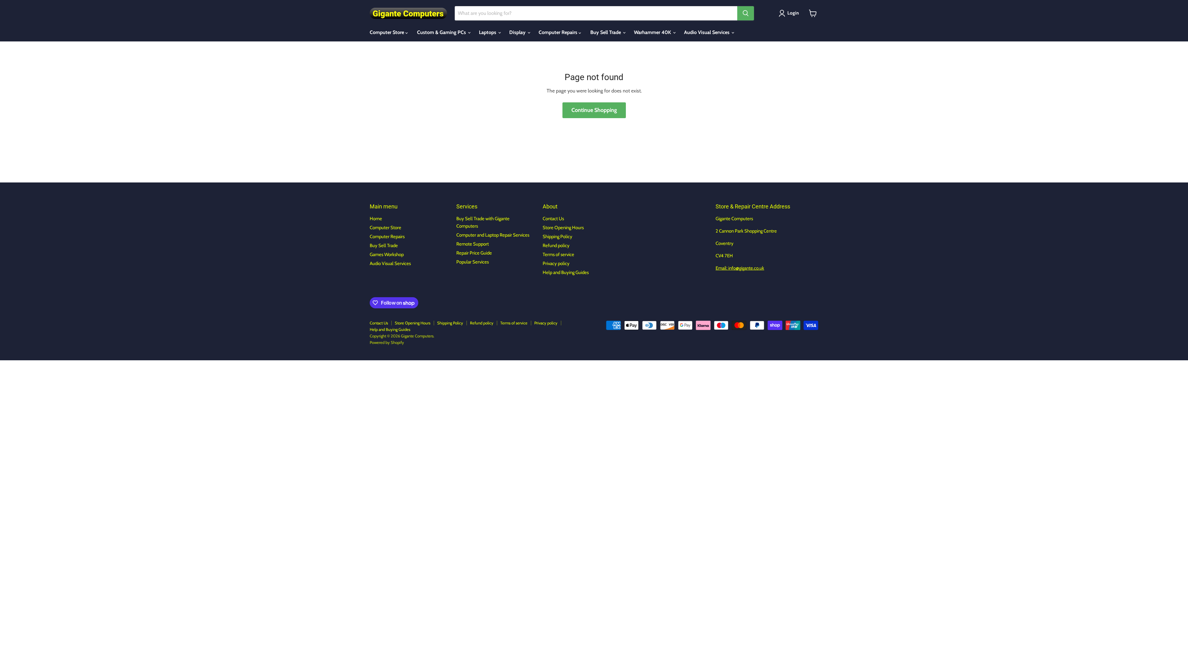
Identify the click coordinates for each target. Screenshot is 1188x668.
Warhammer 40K (653, 32)
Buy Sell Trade (606, 32)
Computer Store (387, 32)
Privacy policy (556, 263)
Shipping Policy (557, 236)
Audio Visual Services (707, 32)
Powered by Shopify (387, 342)
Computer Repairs (559, 32)
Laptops (488, 32)
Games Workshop (387, 254)
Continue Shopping (594, 110)
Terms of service (558, 254)
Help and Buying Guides (566, 272)
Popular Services (472, 262)
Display (518, 32)
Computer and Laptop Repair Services (492, 235)
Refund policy (556, 245)
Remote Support (472, 244)
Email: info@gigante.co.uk (740, 268)
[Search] (745, 13)
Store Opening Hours (563, 227)
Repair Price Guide (474, 253)
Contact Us (553, 218)
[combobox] (596, 13)
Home (376, 218)
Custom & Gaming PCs (442, 32)
